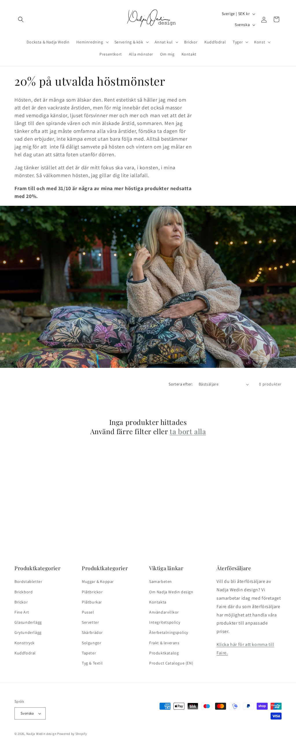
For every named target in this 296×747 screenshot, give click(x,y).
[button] (20, 19)
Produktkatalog (164, 653)
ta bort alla (188, 431)
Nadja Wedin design (41, 734)
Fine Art (21, 612)
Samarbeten (160, 581)
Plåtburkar (92, 602)
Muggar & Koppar (98, 581)
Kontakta (157, 602)
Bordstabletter (28, 581)
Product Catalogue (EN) (171, 663)
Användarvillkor (164, 612)
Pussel (88, 612)
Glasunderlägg (28, 622)
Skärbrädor (92, 632)
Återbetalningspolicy (168, 632)
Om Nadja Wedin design (171, 591)
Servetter (90, 622)
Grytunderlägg (28, 632)
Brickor (21, 602)
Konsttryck (24, 642)
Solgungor (91, 642)
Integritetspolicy (164, 622)
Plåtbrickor (92, 591)
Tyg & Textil (92, 663)
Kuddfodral (25, 653)
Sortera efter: (181, 384)
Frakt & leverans (164, 642)
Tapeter (89, 653)
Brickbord (23, 591)
